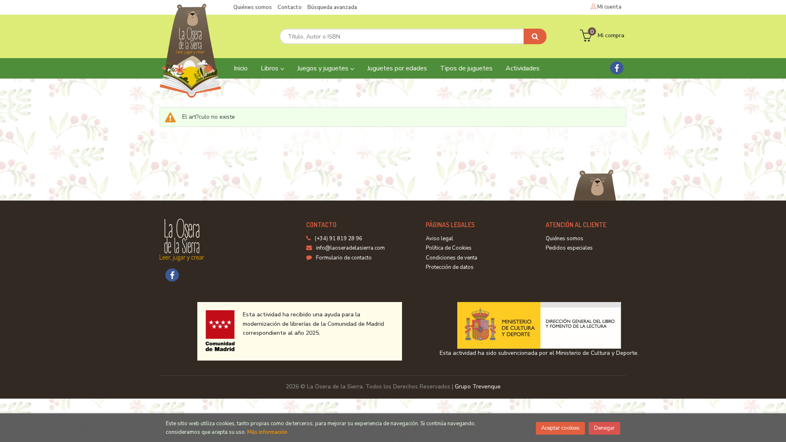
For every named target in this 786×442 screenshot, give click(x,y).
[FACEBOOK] (616, 67)
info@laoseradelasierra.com (350, 248)
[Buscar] (535, 36)
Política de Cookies (449, 248)
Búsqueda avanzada (332, 7)
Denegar (604, 428)
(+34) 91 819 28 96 (338, 238)
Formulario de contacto (344, 258)
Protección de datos (450, 267)
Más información (267, 432)
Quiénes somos (252, 7)
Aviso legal (439, 238)
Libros (270, 68)
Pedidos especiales (569, 248)
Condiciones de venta (451, 258)
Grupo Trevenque (478, 386)
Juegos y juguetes (323, 68)
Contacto (290, 7)
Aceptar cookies (560, 428)
